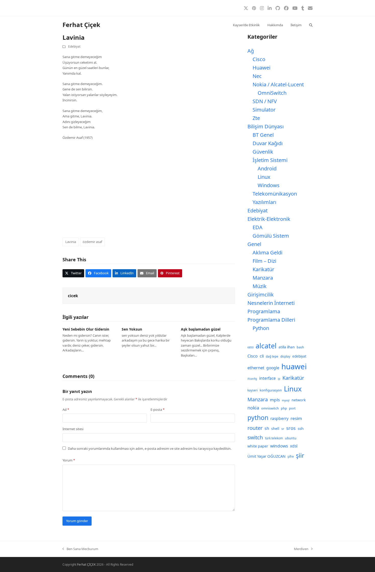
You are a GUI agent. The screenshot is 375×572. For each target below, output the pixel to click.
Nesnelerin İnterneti (271, 302)
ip (279, 378)
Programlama (263, 311)
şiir (300, 455)
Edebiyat (74, 46)
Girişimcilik (260, 294)
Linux (264, 176)
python (257, 417)
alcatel (266, 345)
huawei (294, 366)
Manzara (263, 277)
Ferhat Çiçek (81, 24)
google (272, 368)
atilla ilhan (287, 347)
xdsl (293, 446)
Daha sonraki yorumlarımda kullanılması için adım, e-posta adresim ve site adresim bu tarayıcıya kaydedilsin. (149, 448)
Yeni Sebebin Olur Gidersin (85, 329)
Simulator (264, 109)
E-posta (158, 409)
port (292, 408)
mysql (286, 400)
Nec (257, 76)
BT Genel (263, 134)
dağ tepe (272, 356)
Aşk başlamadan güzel (200, 329)
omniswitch (270, 408)
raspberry (279, 418)
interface (267, 378)
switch (255, 437)
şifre (291, 456)
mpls (275, 400)
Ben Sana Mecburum (80, 549)
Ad (65, 409)
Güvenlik (263, 151)
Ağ (250, 50)
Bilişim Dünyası (265, 126)
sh (267, 428)
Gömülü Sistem (271, 235)
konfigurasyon (271, 390)
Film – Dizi (264, 260)
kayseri (252, 390)
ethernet (255, 368)
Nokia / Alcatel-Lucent (278, 84)
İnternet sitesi (72, 429)
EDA (257, 227)
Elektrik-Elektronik (268, 218)
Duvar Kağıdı (268, 143)
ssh (301, 428)
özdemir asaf (92, 241)
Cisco (259, 59)
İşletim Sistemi (270, 160)
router (254, 427)
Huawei (261, 67)
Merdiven (301, 549)
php (284, 408)
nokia (253, 408)
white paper (257, 446)
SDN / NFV (265, 101)
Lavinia (70, 241)
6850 (250, 347)
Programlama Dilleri (271, 319)
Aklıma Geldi (267, 252)
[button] (310, 25)
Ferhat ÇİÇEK (86, 564)
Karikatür (263, 269)
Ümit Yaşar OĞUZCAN (266, 456)
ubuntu (290, 438)
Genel (254, 244)
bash (300, 347)
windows (279, 446)
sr (282, 429)
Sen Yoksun (132, 329)
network (299, 400)
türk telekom (274, 438)
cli (262, 356)
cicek (73, 295)
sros (291, 428)
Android (267, 168)
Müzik (260, 286)
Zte (256, 118)
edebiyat (299, 356)
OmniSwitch (272, 92)
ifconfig (252, 378)
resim (296, 418)
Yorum (68, 460)
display (285, 356)
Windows (269, 185)
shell (275, 428)
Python (261, 328)
